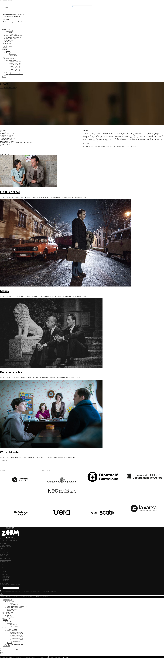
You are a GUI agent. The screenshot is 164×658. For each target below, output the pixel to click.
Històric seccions (11, 60)
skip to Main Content (6, 1)
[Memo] (65, 286)
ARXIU (4, 57)
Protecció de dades (42, 597)
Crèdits (15, 597)
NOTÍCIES (6, 579)
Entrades (6, 574)
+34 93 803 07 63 (5, 558)
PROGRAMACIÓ (6, 43)
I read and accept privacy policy (49, 591)
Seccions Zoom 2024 (15, 61)
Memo (4, 291)
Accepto (51, 657)
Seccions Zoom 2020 (15, 66)
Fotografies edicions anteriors (14, 74)
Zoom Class (9, 46)
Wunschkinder (9, 452)
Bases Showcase (11, 38)
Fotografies (12, 54)
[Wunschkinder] (51, 447)
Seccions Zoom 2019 (15, 68)
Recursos (8, 52)
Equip (10, 32)
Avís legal (33, 597)
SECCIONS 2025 (6, 41)
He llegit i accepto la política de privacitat (11, 591)
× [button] (0, 655)
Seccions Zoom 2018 (15, 69)
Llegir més (64, 657)
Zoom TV (8, 72)
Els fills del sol (10, 192)
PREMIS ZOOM (6, 29)
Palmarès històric (11, 58)
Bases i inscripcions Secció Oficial (15, 35)
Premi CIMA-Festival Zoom (13, 37)
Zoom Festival (4, 597)
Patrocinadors (13, 34)
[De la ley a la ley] (51, 367)
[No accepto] (68, 657)
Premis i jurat (9, 40)
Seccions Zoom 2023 (15, 63)
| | (29, 591)
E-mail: (1, 588)
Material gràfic (13, 55)
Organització (9, 31)
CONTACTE (5, 75)
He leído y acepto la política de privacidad (31, 591)
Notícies (8, 51)
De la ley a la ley (11, 372)
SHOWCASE (6, 577)
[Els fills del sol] (28, 187)
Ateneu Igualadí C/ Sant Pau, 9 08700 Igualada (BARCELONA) (4, 553)
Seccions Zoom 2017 (15, 71)
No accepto (57, 657)
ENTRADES (5, 48)
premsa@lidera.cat (5, 560)
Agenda (8, 45)
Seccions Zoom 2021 (15, 64)
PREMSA (4, 49)
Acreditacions (7, 576)
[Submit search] (17, 649)
